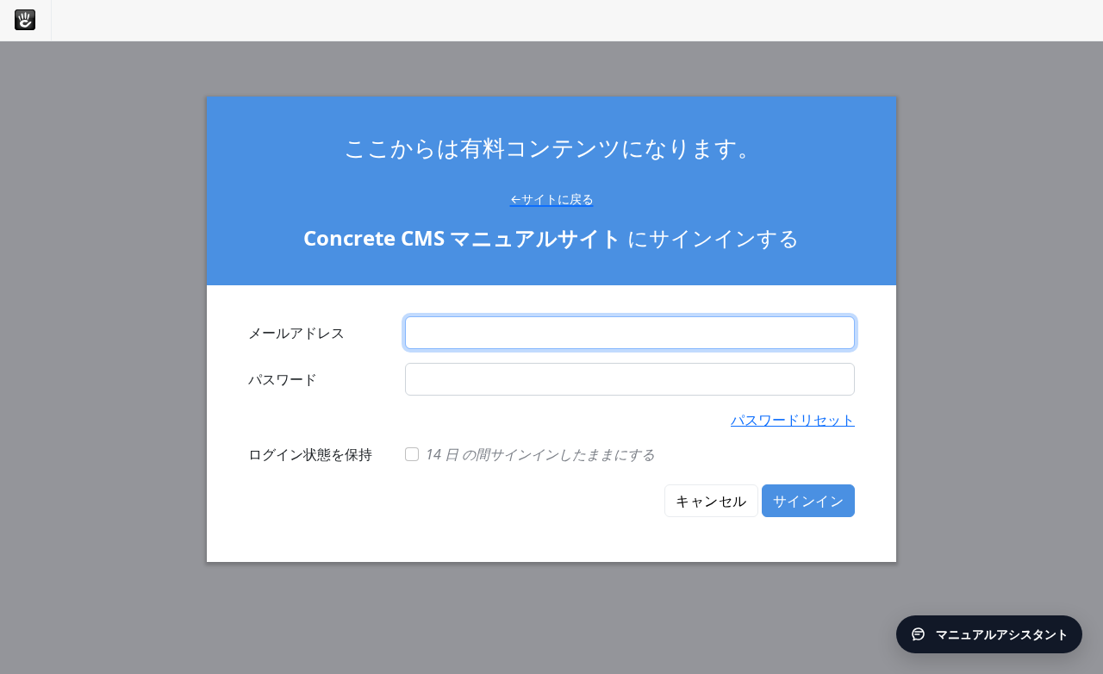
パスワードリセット (793, 419)
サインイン (808, 500)
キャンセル (711, 500)
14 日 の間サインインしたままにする (540, 454)
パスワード (282, 379)
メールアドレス (296, 332)
